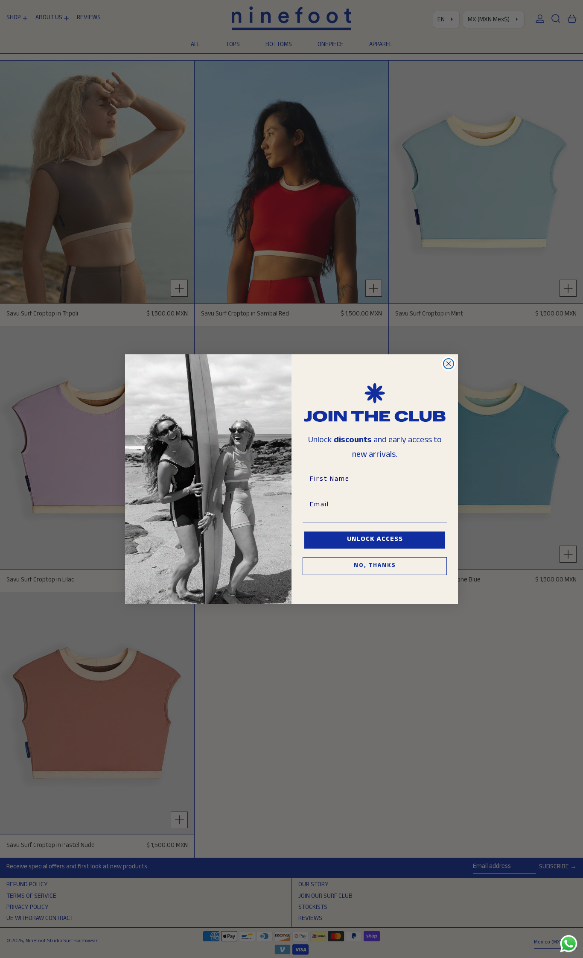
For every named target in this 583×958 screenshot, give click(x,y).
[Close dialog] (448, 364)
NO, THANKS (375, 566)
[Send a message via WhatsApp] (569, 944)
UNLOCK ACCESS (375, 540)
